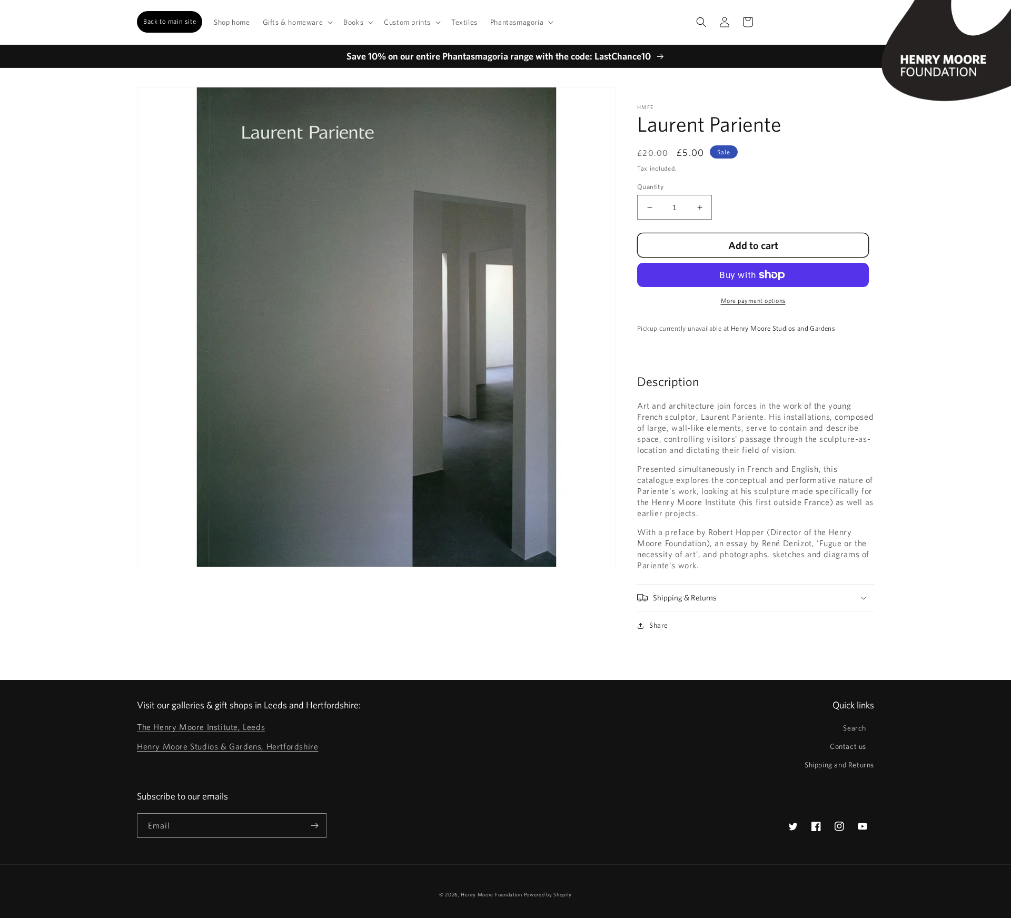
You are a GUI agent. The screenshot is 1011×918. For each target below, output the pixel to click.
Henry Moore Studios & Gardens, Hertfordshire (227, 746)
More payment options (753, 300)
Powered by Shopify (548, 894)
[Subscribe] (314, 825)
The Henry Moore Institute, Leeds (201, 727)
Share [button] (658, 625)
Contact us (848, 746)
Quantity (650, 187)
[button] (297, 22)
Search (854, 728)
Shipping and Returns (839, 765)
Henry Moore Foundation (492, 894)
